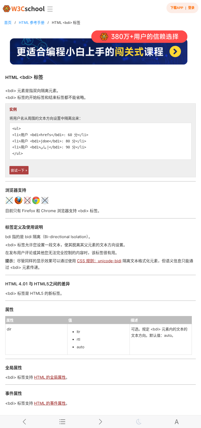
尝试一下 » (19, 170)
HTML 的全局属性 (50, 377)
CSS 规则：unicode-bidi (99, 260)
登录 (191, 8)
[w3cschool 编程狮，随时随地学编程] (24, 8)
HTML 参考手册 (31, 22)
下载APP (176, 8)
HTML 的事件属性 (50, 403)
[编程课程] (100, 49)
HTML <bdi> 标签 (66, 22)
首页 (8, 22)
